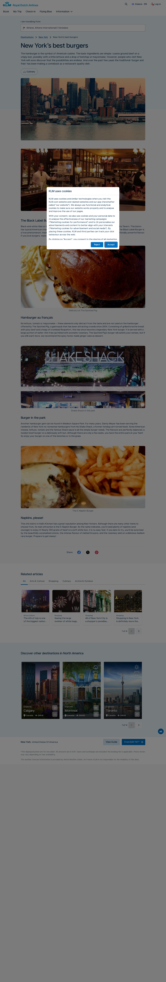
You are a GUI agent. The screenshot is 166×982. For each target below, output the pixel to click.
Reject (97, 244)
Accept (111, 244)
